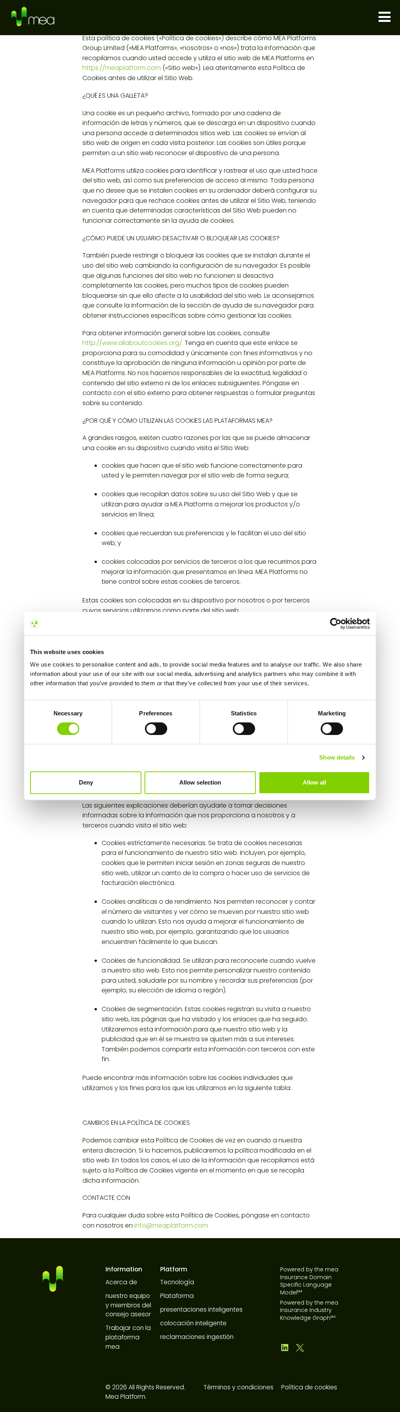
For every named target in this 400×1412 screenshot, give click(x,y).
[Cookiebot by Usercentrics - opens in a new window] (336, 623)
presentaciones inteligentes (201, 1309)
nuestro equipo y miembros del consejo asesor (128, 1305)
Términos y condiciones (238, 1387)
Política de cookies (309, 1387)
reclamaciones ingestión (197, 1336)
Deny (86, 782)
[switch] (156, 728)
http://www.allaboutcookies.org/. (132, 342)
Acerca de (121, 1282)
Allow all (314, 782)
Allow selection (200, 782)
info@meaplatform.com (171, 1225)
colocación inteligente (193, 1323)
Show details (337, 757)
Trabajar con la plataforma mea (128, 1337)
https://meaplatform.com (121, 67)
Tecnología (177, 1282)
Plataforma (177, 1295)
